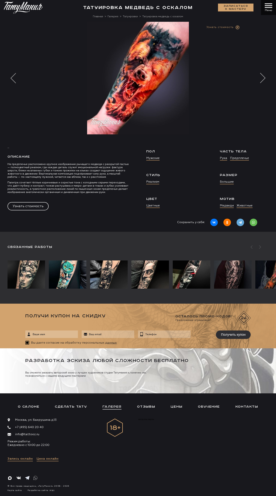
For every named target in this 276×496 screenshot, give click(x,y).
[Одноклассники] (227, 222)
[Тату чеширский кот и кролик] (67, 274)
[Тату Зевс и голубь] (150, 274)
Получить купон (233, 334)
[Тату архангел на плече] (233, 274)
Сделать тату (71, 407)
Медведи (227, 205)
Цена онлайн (48, 458)
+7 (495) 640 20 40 (29, 427)
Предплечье (239, 158)
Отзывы (146, 407)
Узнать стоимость (28, 206)
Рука (223, 158)
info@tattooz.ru (27, 434)
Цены (176, 407)
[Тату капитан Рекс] (109, 274)
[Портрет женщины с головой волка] (27, 274)
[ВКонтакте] (214, 222)
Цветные (153, 205)
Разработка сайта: (41, 490)
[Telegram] (240, 222)
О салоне (28, 407)
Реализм (152, 181)
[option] (138, 127)
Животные (245, 205)
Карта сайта (15, 490)
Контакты (246, 407)
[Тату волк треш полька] (191, 274)
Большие (227, 181)
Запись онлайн (20, 458)
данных (111, 342)
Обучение (209, 407)
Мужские (153, 158)
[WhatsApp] (253, 222)
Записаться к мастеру (236, 8)
